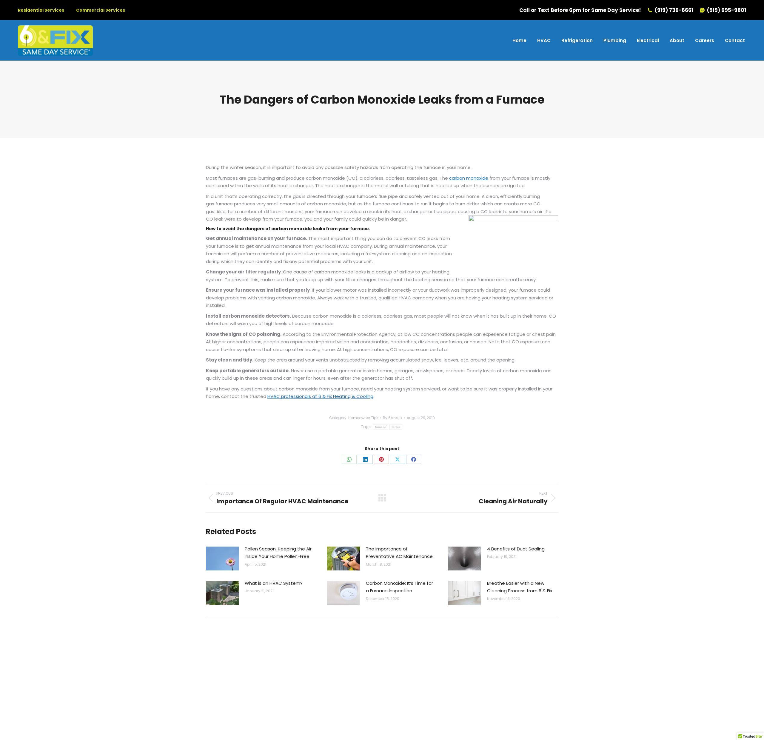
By (392, 417)
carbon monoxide (468, 178)
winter (396, 427)
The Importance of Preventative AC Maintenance (399, 553)
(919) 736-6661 (674, 10)
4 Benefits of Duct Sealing (516, 549)
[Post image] (222, 558)
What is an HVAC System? (274, 583)
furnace (380, 427)
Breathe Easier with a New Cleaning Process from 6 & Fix (519, 587)
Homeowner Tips (363, 417)
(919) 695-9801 (726, 10)
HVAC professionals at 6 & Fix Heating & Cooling (320, 396)
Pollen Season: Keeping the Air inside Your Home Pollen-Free (278, 553)
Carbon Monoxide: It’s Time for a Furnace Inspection (399, 587)
